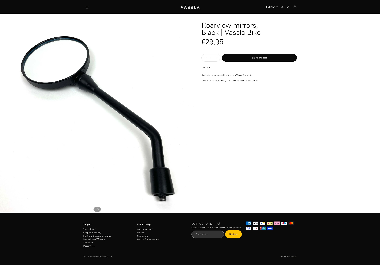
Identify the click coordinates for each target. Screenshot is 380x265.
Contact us (88, 242)
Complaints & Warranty (94, 239)
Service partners (144, 229)
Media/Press (89, 246)
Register (233, 234)
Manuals (141, 232)
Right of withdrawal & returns (97, 236)
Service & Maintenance (148, 239)
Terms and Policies (289, 256)
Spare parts (142, 236)
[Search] (282, 7)
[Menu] (87, 7)
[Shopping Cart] (295, 7)
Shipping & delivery (92, 232)
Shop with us (89, 229)
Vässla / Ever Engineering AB (101, 256)
